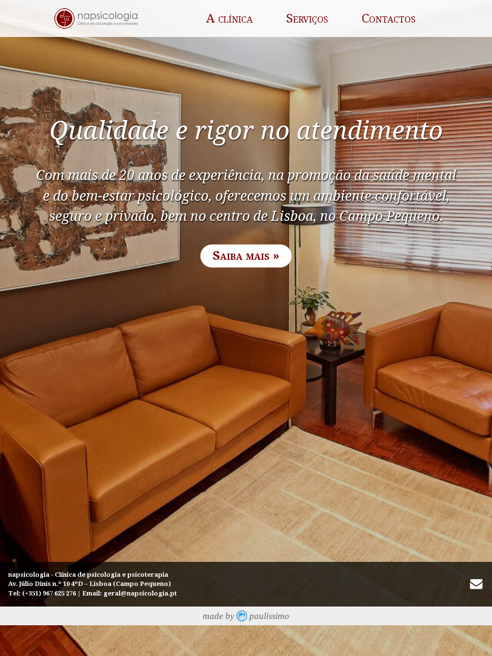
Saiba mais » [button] (246, 255)
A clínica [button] (229, 18)
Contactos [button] (389, 18)
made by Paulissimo (246, 616)
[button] (476, 584)
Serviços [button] (307, 18)
